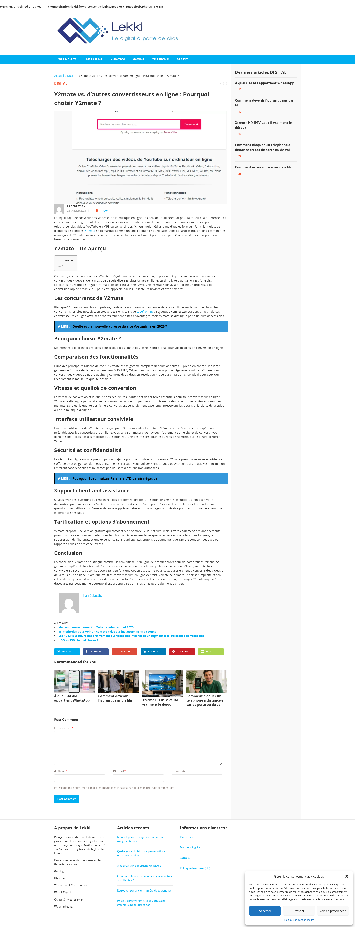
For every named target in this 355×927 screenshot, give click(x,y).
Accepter (265, 911)
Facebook (95, 651)
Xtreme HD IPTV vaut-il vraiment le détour (263, 125)
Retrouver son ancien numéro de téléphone (144, 890)
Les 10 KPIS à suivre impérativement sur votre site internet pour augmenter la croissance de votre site (131, 636)
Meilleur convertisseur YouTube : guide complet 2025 (96, 627)
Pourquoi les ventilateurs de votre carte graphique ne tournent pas (141, 903)
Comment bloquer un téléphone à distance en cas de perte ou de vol (262, 147)
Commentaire (63, 728)
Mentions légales (190, 847)
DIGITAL (72, 76)
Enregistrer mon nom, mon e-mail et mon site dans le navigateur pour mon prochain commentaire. (114, 788)
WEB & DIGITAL (68, 59)
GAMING (138, 59)
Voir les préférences (332, 911)
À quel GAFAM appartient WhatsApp (264, 83)
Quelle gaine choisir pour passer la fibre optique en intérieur (141, 853)
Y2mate (90, 231)
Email (209, 651)
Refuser (299, 911)
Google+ (125, 651)
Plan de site (187, 837)
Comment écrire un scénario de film (264, 167)
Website (180, 771)
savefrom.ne (145, 312)
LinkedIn (153, 651)
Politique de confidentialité (299, 920)
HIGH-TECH (118, 59)
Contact (185, 857)
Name (62, 771)
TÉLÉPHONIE (160, 59)
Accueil (59, 76)
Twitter (66, 651)
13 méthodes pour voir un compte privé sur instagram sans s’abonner (108, 631)
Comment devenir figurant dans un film (264, 103)
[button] (347, 876)
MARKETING (94, 59)
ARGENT (182, 59)
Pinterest (182, 651)
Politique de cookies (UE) (195, 868)
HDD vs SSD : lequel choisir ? (78, 640)
